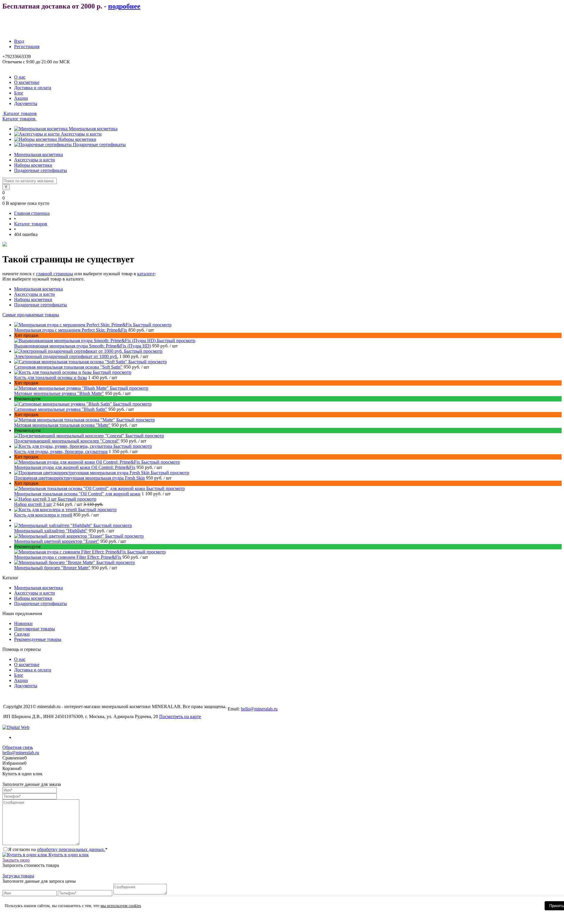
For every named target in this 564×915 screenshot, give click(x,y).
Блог (19, 92)
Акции (21, 98)
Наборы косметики (77, 139)
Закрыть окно (16, 859)
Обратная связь (17, 747)
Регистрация (26, 46)
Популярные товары (34, 628)
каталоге (146, 273)
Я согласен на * (58, 849)
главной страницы (54, 273)
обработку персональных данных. (71, 849)
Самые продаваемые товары (30, 314)
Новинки (23, 623)
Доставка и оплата (32, 87)
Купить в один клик (68, 854)
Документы (25, 103)
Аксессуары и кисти (81, 133)
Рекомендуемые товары (37, 639)
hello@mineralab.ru (259, 708)
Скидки (22, 634)
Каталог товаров (19, 113)
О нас (20, 77)
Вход (19, 41)
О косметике (26, 82)
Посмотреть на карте (180, 716)
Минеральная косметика (93, 128)
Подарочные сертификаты (99, 144)
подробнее (124, 6)
